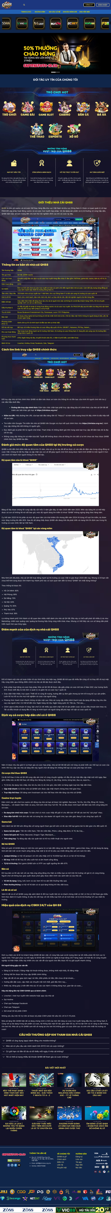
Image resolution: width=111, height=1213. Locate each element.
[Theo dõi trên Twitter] (15, 1165)
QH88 (4, 208)
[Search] (24, 5)
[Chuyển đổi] (4, 1041)
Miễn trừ (60, 1162)
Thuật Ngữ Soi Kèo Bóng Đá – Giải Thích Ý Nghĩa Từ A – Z (42, 1093)
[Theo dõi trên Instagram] (12, 1165)
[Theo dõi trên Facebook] (8, 1165)
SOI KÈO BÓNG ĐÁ (70, 12)
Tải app (79, 1162)
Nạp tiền (79, 1165)
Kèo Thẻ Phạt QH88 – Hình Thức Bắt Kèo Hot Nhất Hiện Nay (14, 1093)
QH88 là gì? (62, 1156)
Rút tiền (79, 1167)
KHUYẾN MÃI (85, 12)
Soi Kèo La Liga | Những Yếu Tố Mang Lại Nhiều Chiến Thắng (14, 1127)
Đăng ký (79, 1156)
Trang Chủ (26, 12)
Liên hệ (60, 1165)
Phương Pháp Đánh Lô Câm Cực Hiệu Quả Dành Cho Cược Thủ (69, 1126)
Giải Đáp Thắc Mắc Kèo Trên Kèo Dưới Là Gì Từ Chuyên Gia (41, 1126)
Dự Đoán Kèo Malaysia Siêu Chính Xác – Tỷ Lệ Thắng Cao (69, 1094)
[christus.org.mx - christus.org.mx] (11, 5)
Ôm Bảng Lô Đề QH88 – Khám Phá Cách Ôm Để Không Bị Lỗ (97, 1126)
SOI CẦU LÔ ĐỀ (55, 12)
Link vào (79, 1159)
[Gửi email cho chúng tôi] (19, 1165)
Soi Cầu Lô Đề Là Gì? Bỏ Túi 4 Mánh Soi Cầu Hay (97, 1093)
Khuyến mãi (62, 1167)
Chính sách (61, 1159)
